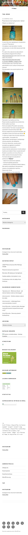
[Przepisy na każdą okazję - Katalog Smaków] (14, 336)
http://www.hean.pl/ (7, 55)
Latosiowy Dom (11, 2)
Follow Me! (5, 254)
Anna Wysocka (6, 306)
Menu (14, 8)
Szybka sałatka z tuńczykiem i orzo (11, 276)
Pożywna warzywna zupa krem (10, 270)
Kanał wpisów (6, 471)
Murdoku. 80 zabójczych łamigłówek (12, 273)
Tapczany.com (6, 291)
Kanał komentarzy (7, 474)
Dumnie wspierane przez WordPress (11, 531)
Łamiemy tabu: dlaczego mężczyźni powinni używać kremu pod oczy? (13, 308)
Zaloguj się (5, 467)
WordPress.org (6, 477)
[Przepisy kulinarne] (9, 363)
